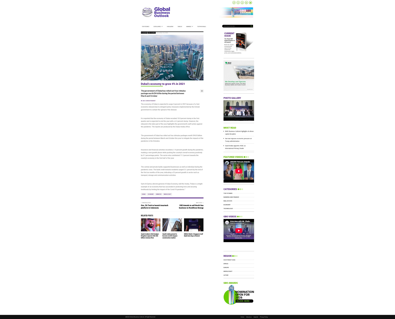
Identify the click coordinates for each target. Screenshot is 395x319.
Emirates (158, 194)
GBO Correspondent (149, 100)
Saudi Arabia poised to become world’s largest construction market (169, 236)
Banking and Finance (231, 197)
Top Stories (145, 26)
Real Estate (228, 201)
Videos (180, 26)
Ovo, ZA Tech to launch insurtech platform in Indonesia (154, 206)
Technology (228, 208)
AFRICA (226, 264)
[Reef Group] (239, 90)
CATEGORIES (157, 26)
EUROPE (226, 267)
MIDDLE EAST (228, 271)
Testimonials (201, 26)
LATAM (226, 275)
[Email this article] (201, 91)
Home (242, 317)
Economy (144, 32)
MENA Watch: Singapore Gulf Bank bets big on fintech (193, 235)
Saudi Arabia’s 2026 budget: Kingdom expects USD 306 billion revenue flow (150, 236)
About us (249, 317)
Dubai (143, 194)
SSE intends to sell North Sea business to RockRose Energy (191, 206)
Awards (188, 26)
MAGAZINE (170, 26)
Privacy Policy (264, 317)
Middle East (167, 194)
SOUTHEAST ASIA (229, 260)
